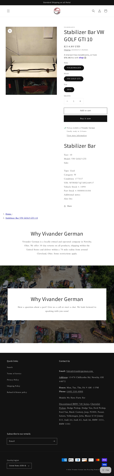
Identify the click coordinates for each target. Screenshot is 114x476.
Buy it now (85, 119)
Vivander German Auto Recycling (82, 470)
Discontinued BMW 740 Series (74, 404)
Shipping (67, 50)
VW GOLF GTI (73, 79)
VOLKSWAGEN (74, 68)
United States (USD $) (17, 465)
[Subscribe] (54, 441)
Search (10, 367)
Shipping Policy (13, 386)
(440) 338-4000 (75, 392)
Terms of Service (14, 373)
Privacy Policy (13, 380)
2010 (69, 89)
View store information (77, 135)
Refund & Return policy (17, 392)
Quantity (67, 96)
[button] (8, 11)
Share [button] (69, 206)
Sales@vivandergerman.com (80, 371)
